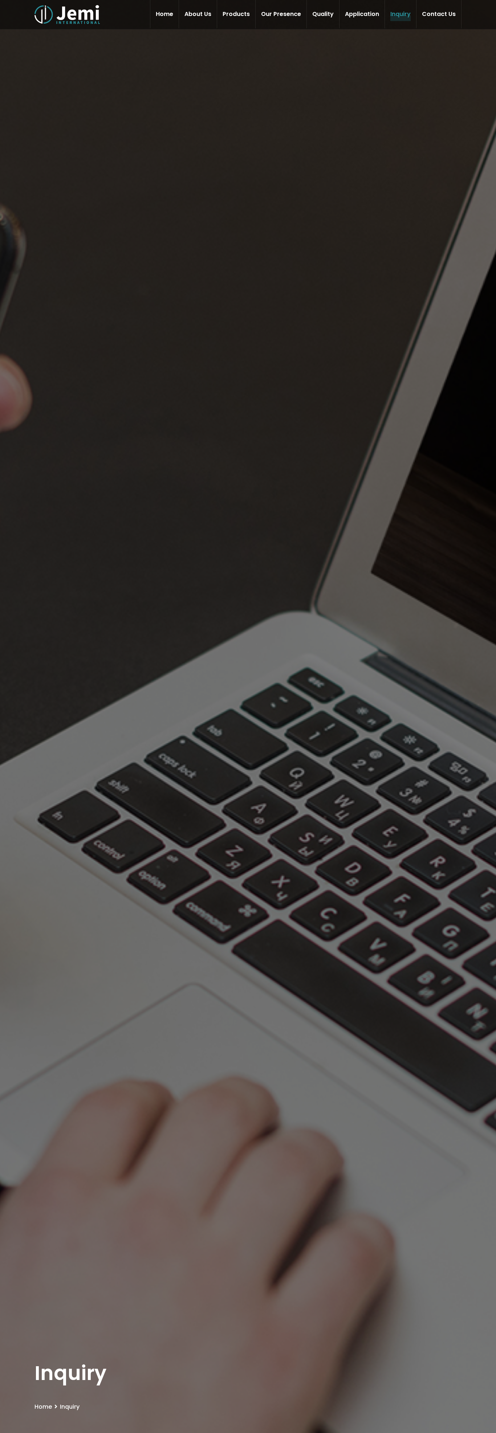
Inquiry (400, 14)
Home (164, 14)
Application (362, 14)
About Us (197, 14)
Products (236, 14)
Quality (323, 14)
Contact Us (439, 14)
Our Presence (281, 14)
